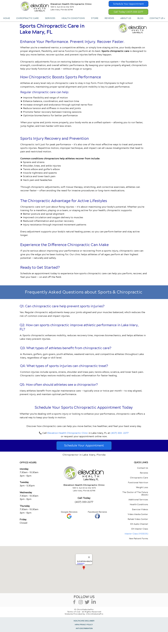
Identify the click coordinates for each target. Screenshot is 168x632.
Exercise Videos (140, 509)
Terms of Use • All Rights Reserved (84, 612)
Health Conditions (139, 504)
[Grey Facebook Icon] (74, 602)
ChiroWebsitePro (94, 614)
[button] (50, 18)
